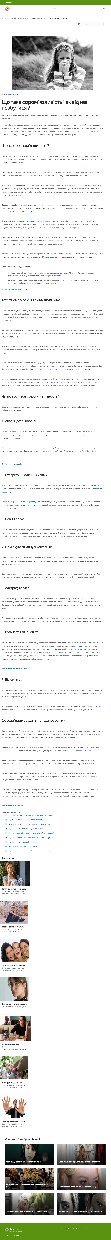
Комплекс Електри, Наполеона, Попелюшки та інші (29, 824)
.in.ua (8, 3)
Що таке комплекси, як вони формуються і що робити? (31, 815)
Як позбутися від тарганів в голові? (23, 846)
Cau (7, 8)
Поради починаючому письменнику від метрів (11, 1044)
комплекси (15, 94)
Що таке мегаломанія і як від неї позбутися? (26, 829)
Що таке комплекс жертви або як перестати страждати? (31, 851)
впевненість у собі (83, 751)
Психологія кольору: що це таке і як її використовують (12, 927)
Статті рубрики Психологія (18, 18)
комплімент (80, 649)
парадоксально (91, 382)
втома (48, 257)
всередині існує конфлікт (39, 221)
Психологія (6, 94)
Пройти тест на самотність (12, 806)
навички (58, 656)
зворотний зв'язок (12, 1236)
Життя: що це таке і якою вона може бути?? (14, 889)
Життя (55, 9)
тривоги (57, 276)
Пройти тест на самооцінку (13, 464)
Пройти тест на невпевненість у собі (16, 669)
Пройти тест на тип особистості (14, 289)
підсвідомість (41, 621)
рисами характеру (28, 502)
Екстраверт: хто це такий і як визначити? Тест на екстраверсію (13, 965)
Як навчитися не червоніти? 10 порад (24, 842)
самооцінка (59, 369)
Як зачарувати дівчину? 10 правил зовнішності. (12, 1083)
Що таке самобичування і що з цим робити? (26, 820)
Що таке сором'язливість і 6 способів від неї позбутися (31, 838)
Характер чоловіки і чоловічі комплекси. (13, 1121)
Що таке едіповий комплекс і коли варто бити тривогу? (31, 833)
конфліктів (82, 176)
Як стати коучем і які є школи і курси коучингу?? (14, 1004)
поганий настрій (92, 706)
